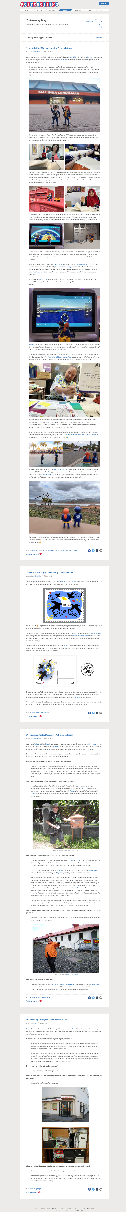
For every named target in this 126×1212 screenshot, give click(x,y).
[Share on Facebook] (89, 550)
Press (75, 1208)
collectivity (63, 267)
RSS (101, 24)
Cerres (89, 57)
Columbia (95, 984)
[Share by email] (100, 550)
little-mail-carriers (41, 550)
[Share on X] (93, 550)
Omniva (65, 645)
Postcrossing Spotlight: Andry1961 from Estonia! (49, 734)
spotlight (38, 997)
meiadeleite (37, 51)
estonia (32, 550)
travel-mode (46, 997)
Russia (72, 791)
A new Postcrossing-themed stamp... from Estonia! (50, 572)
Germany (74, 581)
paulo (35, 1023)
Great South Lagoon (60, 469)
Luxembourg (63, 581)
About (103, 10)
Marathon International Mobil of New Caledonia (82, 435)
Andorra (53, 984)
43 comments (32, 554)
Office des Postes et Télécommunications (57, 357)
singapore (68, 550)
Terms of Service (45, 1208)
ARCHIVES (99, 19)
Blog (65, 10)
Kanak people (37, 272)
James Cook (43, 279)
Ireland (33, 893)
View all (99, 37)
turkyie (75, 550)
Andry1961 (72, 57)
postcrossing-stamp (42, 712)
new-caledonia (60, 550)
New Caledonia (82, 264)
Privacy (54, 1208)
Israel (76, 888)
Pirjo (27, 1029)
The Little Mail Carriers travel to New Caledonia (49, 47)
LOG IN (103, 3)
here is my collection (89, 1171)
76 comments (32, 1001)
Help (90, 10)
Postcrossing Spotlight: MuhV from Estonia (46, 1019)
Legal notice (90, 1208)
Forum (78, 10)
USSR (55, 788)
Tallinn (61, 1029)
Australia (70, 860)
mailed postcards (92, 744)
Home (26, 10)
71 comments (32, 716)
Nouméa (31, 344)
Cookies (61, 1208)
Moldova (34, 793)
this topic (77, 697)
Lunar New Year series (81, 636)
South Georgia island (72, 974)
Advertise (82, 1208)
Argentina (60, 873)
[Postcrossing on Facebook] (99, 27)
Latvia (82, 788)
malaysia (51, 550)
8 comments (31, 1192)
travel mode (63, 59)
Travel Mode (56, 746)
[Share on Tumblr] (97, 550)
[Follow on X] (101, 27)
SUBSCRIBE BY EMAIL (94, 22)
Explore (52, 10)
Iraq (87, 873)
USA (78, 860)
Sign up (40, 10)
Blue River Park (48, 474)
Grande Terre (58, 264)
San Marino (60, 984)
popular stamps (96, 633)
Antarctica (60, 870)
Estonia (47, 744)
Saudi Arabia (69, 984)
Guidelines (69, 1208)
